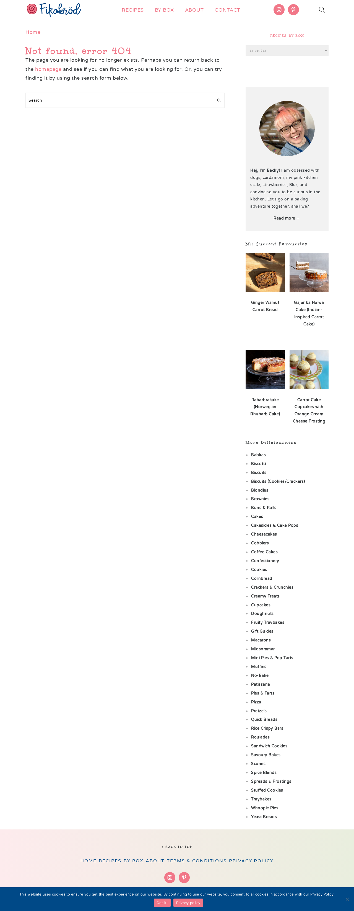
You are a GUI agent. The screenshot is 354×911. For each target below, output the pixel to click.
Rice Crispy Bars (267, 728)
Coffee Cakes (264, 552)
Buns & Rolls (263, 507)
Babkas (258, 455)
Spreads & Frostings (271, 781)
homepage (48, 69)
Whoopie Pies (264, 808)
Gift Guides (262, 631)
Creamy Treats (265, 596)
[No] (347, 899)
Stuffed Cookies (267, 790)
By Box (164, 10)
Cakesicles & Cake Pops (274, 525)
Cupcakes (260, 605)
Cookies (259, 569)
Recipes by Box (287, 36)
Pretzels (259, 711)
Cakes (257, 516)
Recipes (133, 10)
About (194, 10)
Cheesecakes (264, 534)
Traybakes (261, 799)
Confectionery (265, 560)
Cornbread (261, 578)
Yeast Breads (264, 817)
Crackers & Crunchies (272, 587)
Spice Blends (264, 772)
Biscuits (258, 472)
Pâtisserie (260, 684)
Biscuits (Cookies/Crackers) (278, 481)
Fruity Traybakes (267, 622)
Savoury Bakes (266, 755)
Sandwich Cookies (269, 746)
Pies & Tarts (262, 693)
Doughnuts (262, 613)
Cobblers (260, 543)
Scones (258, 763)
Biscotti (258, 463)
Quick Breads (264, 719)
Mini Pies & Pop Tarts (272, 658)
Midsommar (263, 649)
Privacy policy (188, 902)
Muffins (259, 666)
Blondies (259, 490)
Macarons (261, 640)
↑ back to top (177, 847)
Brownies (260, 499)
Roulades (260, 737)
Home (32, 32)
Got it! (162, 902)
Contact (227, 10)
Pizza (256, 702)
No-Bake (260, 675)
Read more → (287, 218)
